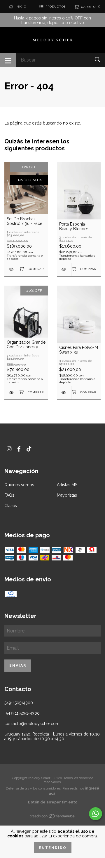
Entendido (52, 848)
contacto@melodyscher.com (32, 723)
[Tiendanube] (52, 817)
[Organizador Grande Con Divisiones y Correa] (11, 392)
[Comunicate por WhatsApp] (95, 813)
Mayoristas (67, 495)
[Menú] (8, 60)
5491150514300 (18, 702)
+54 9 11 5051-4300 (22, 713)
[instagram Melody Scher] (9, 449)
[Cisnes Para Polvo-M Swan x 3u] (64, 392)
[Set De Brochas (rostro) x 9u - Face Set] (11, 269)
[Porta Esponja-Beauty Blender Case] (64, 269)
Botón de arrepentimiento (52, 802)
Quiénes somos (19, 484)
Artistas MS (67, 484)
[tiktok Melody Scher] (29, 449)
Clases (10, 505)
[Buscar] (97, 60)
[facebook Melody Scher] (19, 449)
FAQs (9, 495)
